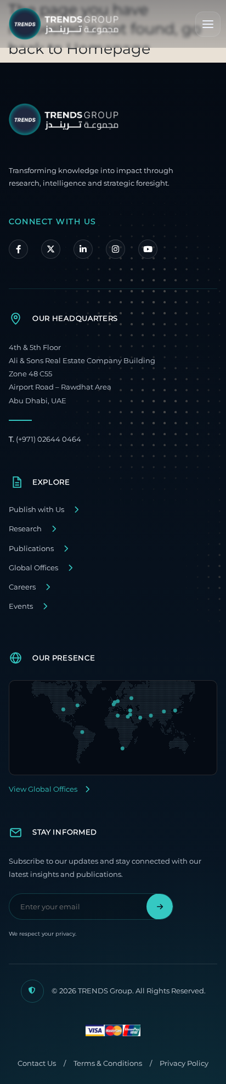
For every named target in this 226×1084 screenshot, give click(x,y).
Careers (22, 587)
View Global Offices (43, 789)
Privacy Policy (184, 1063)
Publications (31, 548)
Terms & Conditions (108, 1063)
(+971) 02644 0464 (45, 439)
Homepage (108, 49)
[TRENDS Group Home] (63, 23)
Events (21, 606)
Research (25, 529)
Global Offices (33, 568)
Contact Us (37, 1063)
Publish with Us (36, 509)
